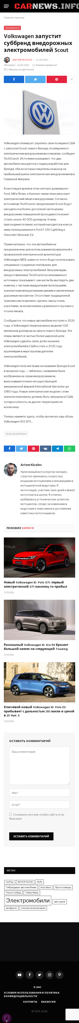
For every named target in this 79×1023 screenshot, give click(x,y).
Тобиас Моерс (32, 893)
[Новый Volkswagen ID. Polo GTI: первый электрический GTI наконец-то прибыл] (39, 557)
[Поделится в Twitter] (35, 79)
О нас (37, 987)
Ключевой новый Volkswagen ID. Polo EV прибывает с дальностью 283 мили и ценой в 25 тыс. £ (39, 711)
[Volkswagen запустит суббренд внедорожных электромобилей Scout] (39, 111)
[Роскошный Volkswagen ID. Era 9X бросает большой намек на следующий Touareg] (39, 620)
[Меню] (6, 6)
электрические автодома (33, 908)
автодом (59, 901)
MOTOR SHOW (25, 882)
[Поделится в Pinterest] (57, 79)
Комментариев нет (46, 65)
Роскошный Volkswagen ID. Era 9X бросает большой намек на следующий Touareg (36, 647)
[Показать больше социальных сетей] (71, 79)
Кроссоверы (63, 887)
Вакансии (48, 1001)
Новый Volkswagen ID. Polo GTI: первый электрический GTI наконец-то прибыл (35, 585)
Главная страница (14, 17)
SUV (39, 881)
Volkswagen (12, 28)
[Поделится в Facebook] (14, 79)
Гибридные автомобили (21, 887)
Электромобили (16, 433)
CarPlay (10, 882)
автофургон (11, 908)
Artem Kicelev (22, 59)
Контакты (30, 1001)
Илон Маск (45, 887)
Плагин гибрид (13, 893)
